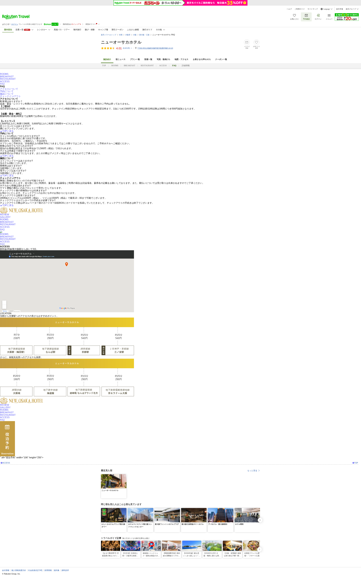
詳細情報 (186, 66)
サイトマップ (313, 9)
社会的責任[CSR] (35, 570)
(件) (126, 48)
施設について (7, 94)
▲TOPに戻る (7, 131)
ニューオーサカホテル (121, 42)
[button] (124, 476)
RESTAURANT (147, 66)
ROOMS (114, 66)
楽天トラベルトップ (108, 35)
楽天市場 (339, 9)
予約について (7, 91)
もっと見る (252, 470)
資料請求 (65, 570)
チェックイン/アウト (10, 96)
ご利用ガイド (300, 9)
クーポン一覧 (221, 59)
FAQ (2, 84)
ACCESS (163, 66)
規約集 (56, 570)
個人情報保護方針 (18, 570)
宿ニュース (121, 59)
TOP (104, 66)
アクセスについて (9, 89)
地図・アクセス (181, 59)
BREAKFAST (129, 66)
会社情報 (5, 570)
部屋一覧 (148, 59)
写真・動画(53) (163, 59)
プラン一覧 (135, 59)
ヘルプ (289, 9)
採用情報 (48, 570)
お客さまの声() (202, 59)
